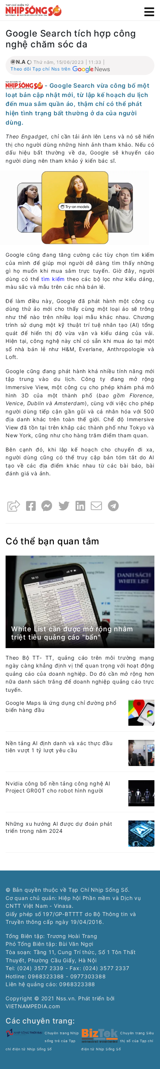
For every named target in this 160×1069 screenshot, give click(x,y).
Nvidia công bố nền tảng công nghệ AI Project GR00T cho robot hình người (58, 787)
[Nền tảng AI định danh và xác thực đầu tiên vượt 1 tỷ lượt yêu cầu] (141, 752)
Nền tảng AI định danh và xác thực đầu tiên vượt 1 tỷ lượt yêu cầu (59, 746)
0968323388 (77, 984)
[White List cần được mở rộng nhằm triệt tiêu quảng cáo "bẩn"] (80, 601)
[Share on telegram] (113, 506)
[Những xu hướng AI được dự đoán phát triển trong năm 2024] (141, 833)
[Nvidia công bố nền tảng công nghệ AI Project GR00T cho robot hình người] (141, 793)
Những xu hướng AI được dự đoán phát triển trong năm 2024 (59, 827)
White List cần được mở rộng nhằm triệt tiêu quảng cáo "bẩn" (72, 633)
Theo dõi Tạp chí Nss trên (40, 69)
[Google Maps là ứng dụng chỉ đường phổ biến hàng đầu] (141, 712)
